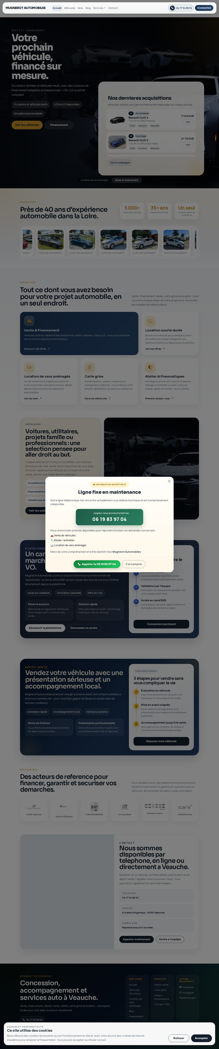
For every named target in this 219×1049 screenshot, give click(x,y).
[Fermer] (169, 481)
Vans (80, 7)
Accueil (57, 7)
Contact (113, 7)
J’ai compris (133, 564)
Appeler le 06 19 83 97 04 (99, 564)
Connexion (204, 7)
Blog (88, 7)
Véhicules (69, 7)
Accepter (201, 1038)
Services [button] (98, 7)
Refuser (178, 1038)
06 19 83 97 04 (109, 519)
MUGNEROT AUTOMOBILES (26, 8)
